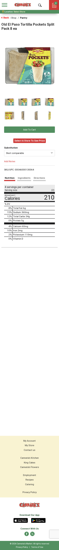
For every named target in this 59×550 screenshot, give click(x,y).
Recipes (30, 479)
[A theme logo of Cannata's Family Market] (22, 4)
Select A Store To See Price (29, 140)
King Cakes (29, 462)
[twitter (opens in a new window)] (32, 534)
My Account (29, 440)
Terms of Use (37, 547)
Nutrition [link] (10, 178)
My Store (29, 445)
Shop (13, 17)
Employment (29, 475)
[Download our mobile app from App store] (20, 520)
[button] (9, 102)
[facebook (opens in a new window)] (26, 534)
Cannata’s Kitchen (29, 457)
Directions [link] (39, 178)
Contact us (29, 450)
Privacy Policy (30, 492)
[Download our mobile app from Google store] (38, 520)
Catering (29, 484)
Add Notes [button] (9, 161)
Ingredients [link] (24, 178)
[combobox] (29, 153)
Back (6, 17)
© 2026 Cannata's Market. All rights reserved (29, 544)
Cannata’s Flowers (29, 467)
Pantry (23, 17)
